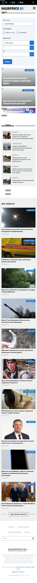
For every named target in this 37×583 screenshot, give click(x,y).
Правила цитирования (14, 532)
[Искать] (33, 538)
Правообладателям (23, 527)
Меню (34, 8)
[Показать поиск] (33, 2)
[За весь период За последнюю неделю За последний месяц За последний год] (18, 43)
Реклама (27, 532)
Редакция (11, 527)
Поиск (7, 61)
